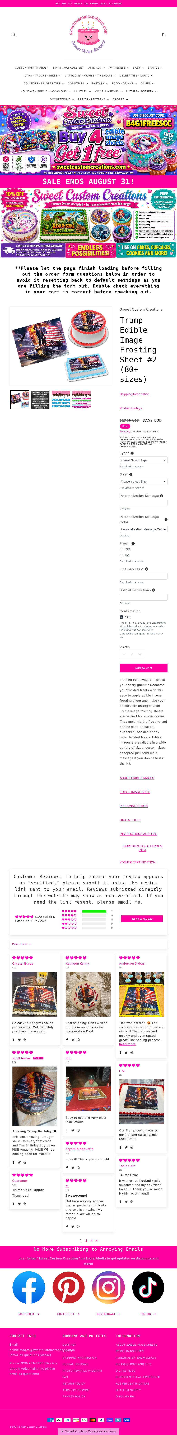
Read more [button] (127, 1044)
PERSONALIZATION (134, 806)
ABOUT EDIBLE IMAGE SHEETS (136, 1344)
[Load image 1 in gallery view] (20, 400)
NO (127, 555)
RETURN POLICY (74, 1383)
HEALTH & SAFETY (128, 1390)
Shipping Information (135, 394)
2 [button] (86, 1240)
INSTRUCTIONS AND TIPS (138, 834)
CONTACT (69, 1344)
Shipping (125, 431)
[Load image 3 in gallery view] (61, 400)
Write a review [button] (142, 919)
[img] (22, 958)
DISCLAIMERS (125, 1396)
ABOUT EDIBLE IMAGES (137, 778)
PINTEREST (66, 1314)
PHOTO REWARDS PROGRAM (82, 1370)
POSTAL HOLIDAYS (75, 1364)
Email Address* (131, 569)
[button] (14, 34)
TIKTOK (145, 1314)
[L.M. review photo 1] (141, 1101)
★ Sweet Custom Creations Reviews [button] (88, 1431)
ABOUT (67, 1351)
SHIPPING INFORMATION (80, 1357)
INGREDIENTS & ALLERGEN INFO (142, 848)
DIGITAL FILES (130, 820)
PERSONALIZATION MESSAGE (136, 1357)
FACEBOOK (26, 1314)
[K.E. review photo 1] (88, 1088)
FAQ (65, 1377)
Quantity (125, 646)
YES (128, 549)
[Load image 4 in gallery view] (81, 400)
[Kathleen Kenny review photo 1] (88, 994)
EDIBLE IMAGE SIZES (135, 792)
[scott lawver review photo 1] (34, 1096)
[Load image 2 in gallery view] (40, 400)
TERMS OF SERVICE (76, 1390)
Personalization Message (139, 496)
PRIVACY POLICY (74, 1396)
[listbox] (143, 460)
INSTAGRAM (105, 1314)
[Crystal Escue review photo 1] (34, 994)
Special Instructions (135, 590)
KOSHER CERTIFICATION (137, 862)
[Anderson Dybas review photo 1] (141, 994)
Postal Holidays (131, 408)
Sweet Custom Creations (32, 1427)
